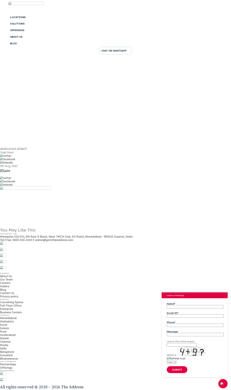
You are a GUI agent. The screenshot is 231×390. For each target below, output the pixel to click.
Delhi (3, 348)
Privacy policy (9, 296)
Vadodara (7, 321)
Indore (4, 328)
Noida (4, 345)
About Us (16, 36)
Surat (3, 324)
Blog (13, 43)
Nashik (4, 338)
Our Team (6, 279)
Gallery (4, 286)
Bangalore (7, 352)
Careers (5, 283)
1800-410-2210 (16, 240)
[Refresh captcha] (176, 358)
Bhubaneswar (9, 358)
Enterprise (6, 309)
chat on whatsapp (114, 50)
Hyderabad (8, 335)
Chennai (5, 341)
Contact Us (7, 293)
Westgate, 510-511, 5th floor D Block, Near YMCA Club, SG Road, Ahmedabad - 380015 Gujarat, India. (66, 236)
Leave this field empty (181, 341)
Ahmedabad (8, 318)
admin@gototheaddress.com (53, 240)
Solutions (17, 23)
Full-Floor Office (11, 305)
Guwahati (6, 355)
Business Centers (11, 312)
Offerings (17, 30)
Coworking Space (11, 302)
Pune (3, 331)
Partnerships (8, 364)
